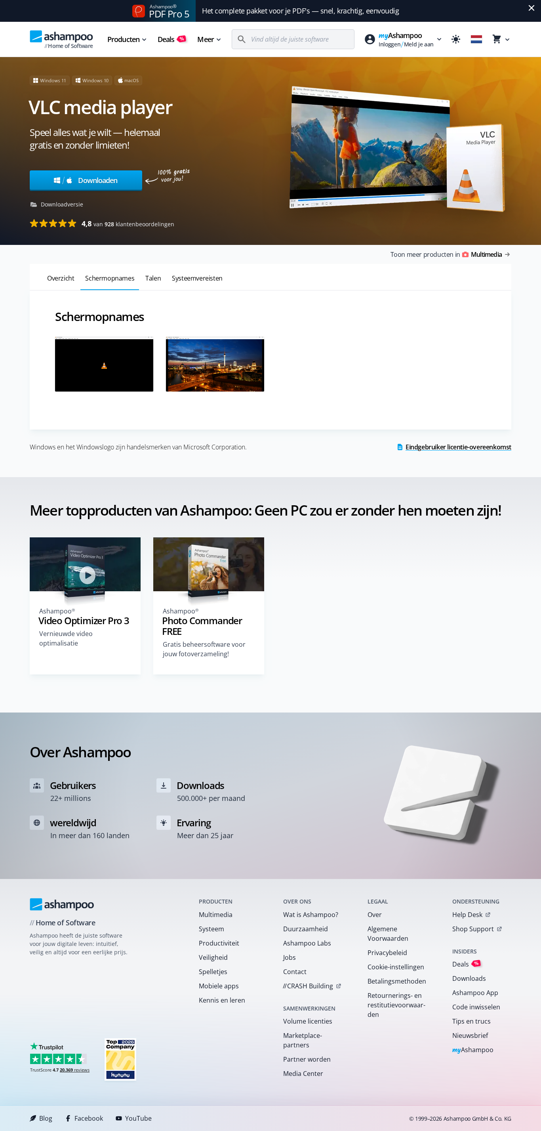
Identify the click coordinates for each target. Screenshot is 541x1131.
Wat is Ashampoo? (310, 914)
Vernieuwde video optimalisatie (66, 638)
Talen (153, 278)
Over (375, 914)
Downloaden (89, 180)
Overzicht (60, 278)
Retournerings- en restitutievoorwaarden (396, 1005)
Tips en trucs (471, 1021)
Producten (123, 39)
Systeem (211, 929)
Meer (205, 39)
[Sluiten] (531, 8)
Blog (45, 1118)
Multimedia (215, 914)
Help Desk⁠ (467, 914)
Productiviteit (219, 943)
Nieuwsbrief (470, 1035)
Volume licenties (307, 1021)
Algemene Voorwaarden (388, 934)
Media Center (303, 1073)
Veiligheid (213, 957)
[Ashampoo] (62, 904)
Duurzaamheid (305, 929)
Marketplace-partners (302, 1040)
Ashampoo (473, 1050)
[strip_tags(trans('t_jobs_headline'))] (120, 1059)
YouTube (138, 1118)
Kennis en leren (222, 1000)
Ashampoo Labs (307, 943)
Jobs (289, 957)
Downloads (469, 978)
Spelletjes (213, 971)
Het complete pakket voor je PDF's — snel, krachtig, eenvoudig (300, 10)
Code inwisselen (476, 1007)
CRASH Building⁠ (308, 986)
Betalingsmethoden (397, 981)
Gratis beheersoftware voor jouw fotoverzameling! (204, 649)
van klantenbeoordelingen (128, 223)
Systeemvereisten (197, 278)
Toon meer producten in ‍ (446, 254)
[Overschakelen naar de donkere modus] (455, 39)
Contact (295, 971)
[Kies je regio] (476, 39)
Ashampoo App (475, 992)
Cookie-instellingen (396, 967)
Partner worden (307, 1059)
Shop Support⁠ (473, 929)
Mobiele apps (219, 986)
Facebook (88, 1118)
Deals (171, 39)
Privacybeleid (387, 952)
